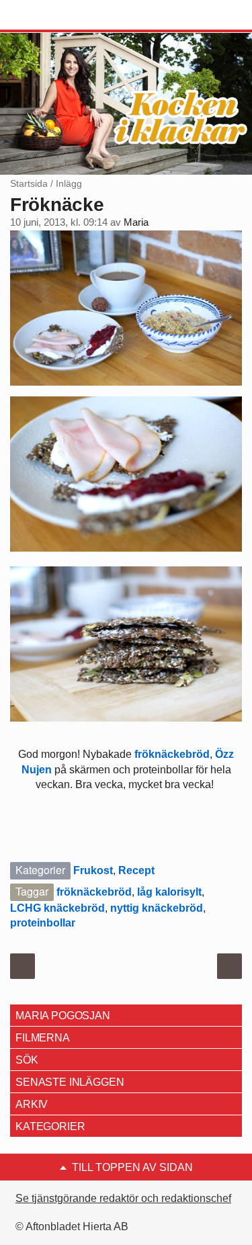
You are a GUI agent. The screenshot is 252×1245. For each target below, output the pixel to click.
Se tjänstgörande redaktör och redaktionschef (123, 1198)
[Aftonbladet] (60, 15)
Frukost (93, 870)
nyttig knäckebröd (156, 908)
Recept (136, 870)
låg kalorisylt (169, 892)
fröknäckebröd (171, 754)
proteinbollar (42, 923)
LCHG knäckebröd (57, 908)
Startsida (29, 183)
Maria (136, 222)
